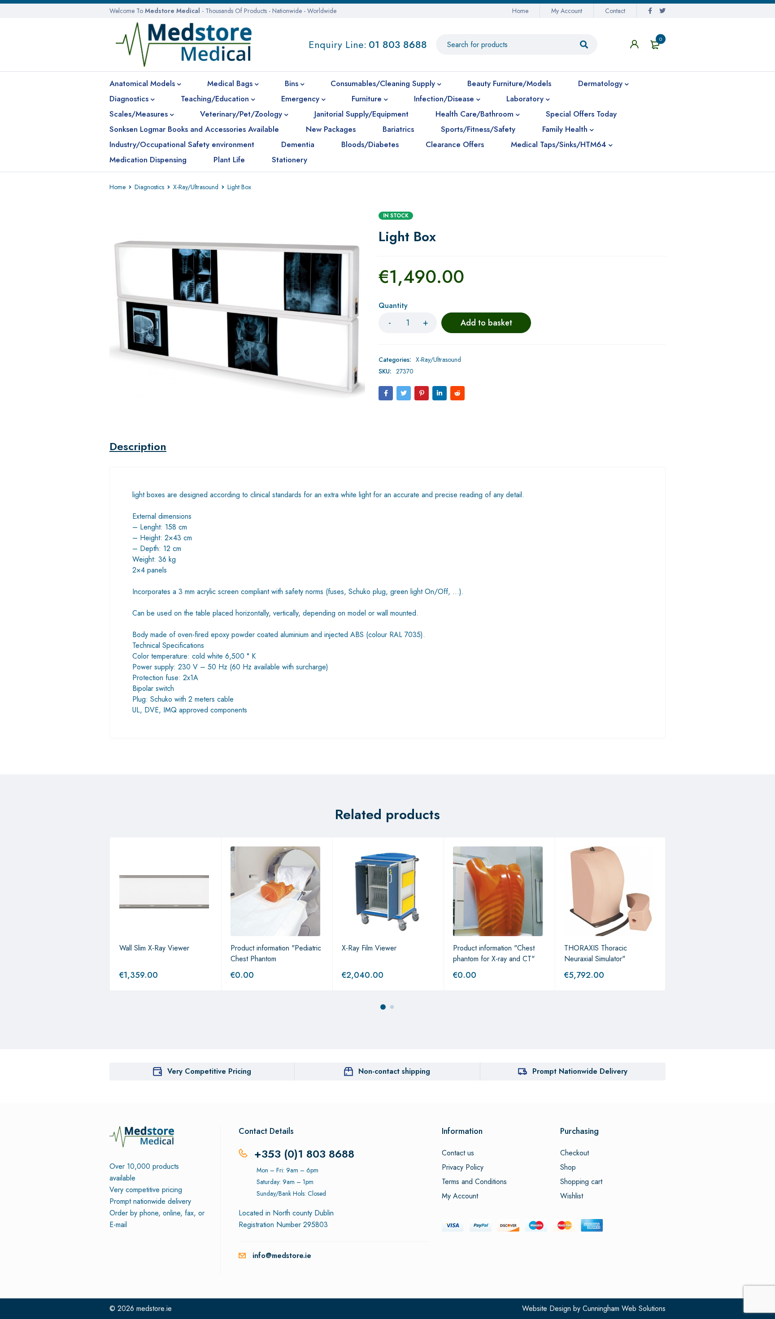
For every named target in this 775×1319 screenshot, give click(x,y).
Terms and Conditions (474, 1181)
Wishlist (571, 1196)
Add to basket (486, 323)
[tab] (137, 446)
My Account (566, 10)
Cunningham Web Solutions (624, 1308)
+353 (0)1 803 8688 (304, 1154)
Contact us (458, 1153)
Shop (568, 1167)
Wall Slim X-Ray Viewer (154, 948)
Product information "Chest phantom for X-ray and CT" (494, 953)
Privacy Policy (462, 1167)
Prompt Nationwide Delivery (579, 1071)
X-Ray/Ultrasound (195, 186)
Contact (615, 10)
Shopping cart (581, 1181)
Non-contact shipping (394, 1071)
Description (137, 446)
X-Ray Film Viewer (369, 948)
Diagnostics (149, 186)
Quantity (393, 306)
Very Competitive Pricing (209, 1071)
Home (520, 10)
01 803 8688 (398, 44)
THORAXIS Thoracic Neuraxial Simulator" (595, 953)
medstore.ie (154, 1308)
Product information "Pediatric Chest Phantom (276, 953)
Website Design (546, 1308)
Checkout (574, 1153)
